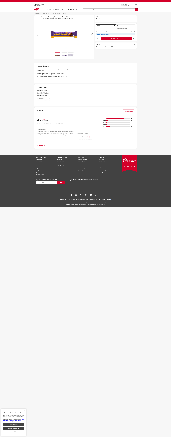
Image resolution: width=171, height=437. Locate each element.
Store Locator (135, 1)
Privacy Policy (71, 199)
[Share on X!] (81, 194)
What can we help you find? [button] (89, 9)
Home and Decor (46, 13)
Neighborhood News (103, 166)
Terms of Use (63, 199)
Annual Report (102, 168)
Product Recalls (60, 168)
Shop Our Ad (39, 161)
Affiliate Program (81, 165)
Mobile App (38, 172)
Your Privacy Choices (104, 199)
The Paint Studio (39, 165)
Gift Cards (38, 168)
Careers (79, 163)
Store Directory (39, 166)
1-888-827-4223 (96, 204)
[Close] (24, 410)
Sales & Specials (102, 161)
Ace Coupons (39, 170)
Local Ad (130, 1)
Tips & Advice (101, 159)
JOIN (61, 182)
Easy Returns (60, 163)
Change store (133, 31)
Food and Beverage (56, 13)
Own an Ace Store (81, 166)
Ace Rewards (117, 1)
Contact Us (59, 159)
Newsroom (101, 165)
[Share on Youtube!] (91, 194)
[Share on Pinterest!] (86, 194)
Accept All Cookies (14, 424)
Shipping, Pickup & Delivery (62, 165)
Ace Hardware (37, 13)
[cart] (136, 5)
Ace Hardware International (104, 172)
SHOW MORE (40, 102)
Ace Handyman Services (104, 170)
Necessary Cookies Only (13, 428)
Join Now (132, 166)
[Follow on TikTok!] (96, 194)
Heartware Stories (82, 168)
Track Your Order (60, 161)
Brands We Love (39, 163)
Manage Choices (13, 431)
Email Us (103, 204)
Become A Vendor (81, 170)
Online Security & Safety (62, 166)
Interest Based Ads (80, 199)
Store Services (102, 163)
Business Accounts (124, 1)
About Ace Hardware (82, 159)
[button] (110, 9)
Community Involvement (83, 161)
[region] (13, 422)
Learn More (126, 166)
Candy (64, 13)
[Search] (136, 9)
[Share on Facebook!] (71, 194)
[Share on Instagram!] (76, 194)
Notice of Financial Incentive (11, 420)
